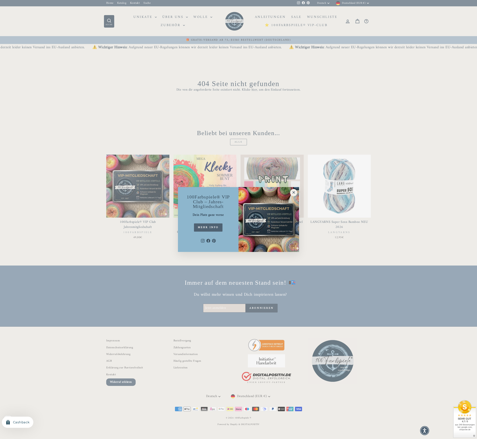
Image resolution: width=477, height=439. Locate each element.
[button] (424, 430)
